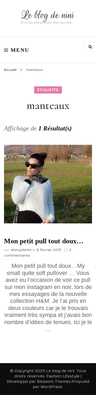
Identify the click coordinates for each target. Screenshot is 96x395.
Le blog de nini (48, 15)
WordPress (51, 387)
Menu (20, 50)
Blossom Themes (54, 381)
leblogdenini (21, 250)
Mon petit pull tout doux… (43, 241)
